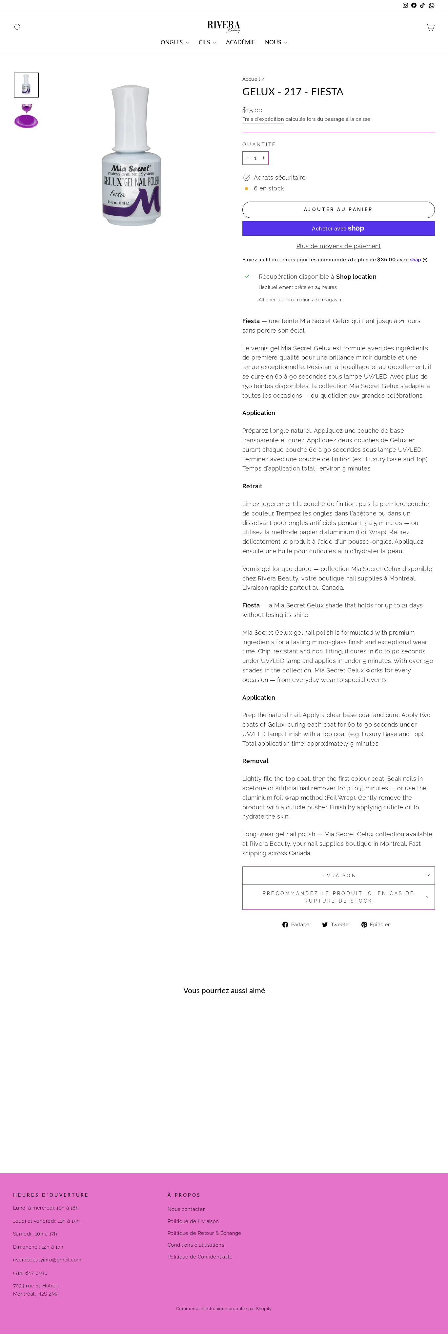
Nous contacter (186, 1209)
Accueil (251, 79)
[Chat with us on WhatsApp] (431, 5)
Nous (273, 42)
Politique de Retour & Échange (204, 1233)
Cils (205, 42)
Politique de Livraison (193, 1221)
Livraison (338, 875)
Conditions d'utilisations (196, 1245)
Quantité (259, 144)
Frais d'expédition (263, 119)
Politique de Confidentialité (200, 1257)
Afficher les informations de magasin (300, 299)
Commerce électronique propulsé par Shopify (224, 1308)
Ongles (172, 42)
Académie (240, 42)
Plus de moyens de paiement (338, 246)
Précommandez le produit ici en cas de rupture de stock (339, 897)
